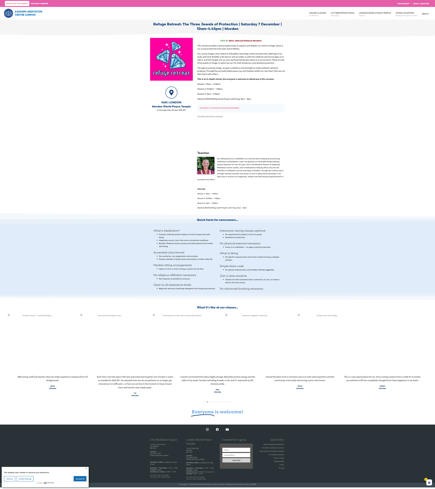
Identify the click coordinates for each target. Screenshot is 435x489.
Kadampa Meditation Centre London (28, 13)
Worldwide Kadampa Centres (273, 448)
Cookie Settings (25, 478)
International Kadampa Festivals (272, 451)
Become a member (39, 3)
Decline (9, 478)
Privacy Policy (279, 458)
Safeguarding (279, 461)
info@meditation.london (159, 455)
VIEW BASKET (403, 3)
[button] (3, 386)
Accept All (80, 478)
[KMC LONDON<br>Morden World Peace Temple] (171, 93)
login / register (421, 3)
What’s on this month (17, 3)
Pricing (281, 468)
